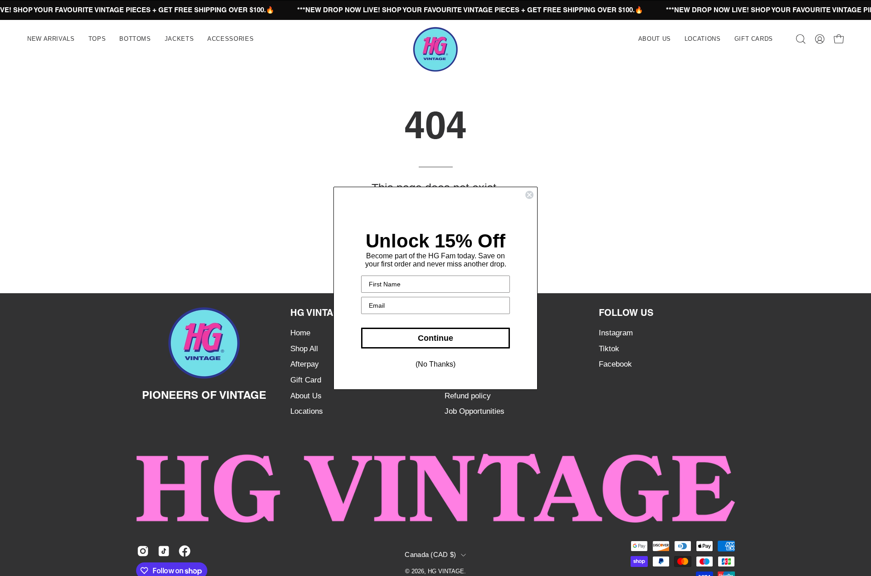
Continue (435, 338)
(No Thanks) (435, 364)
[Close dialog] (529, 194)
